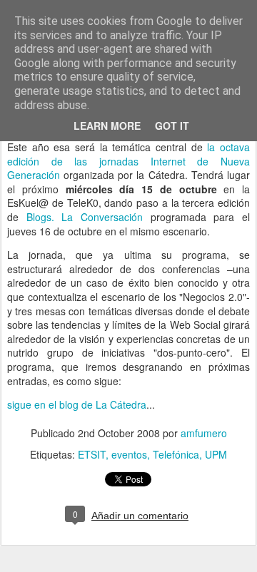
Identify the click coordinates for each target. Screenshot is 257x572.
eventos (129, 454)
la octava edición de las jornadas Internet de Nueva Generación (128, 161)
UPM (216, 454)
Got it (172, 125)
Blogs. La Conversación (84, 217)
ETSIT (92, 454)
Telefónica (176, 454)
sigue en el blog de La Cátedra (76, 404)
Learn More (107, 125)
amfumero (204, 433)
